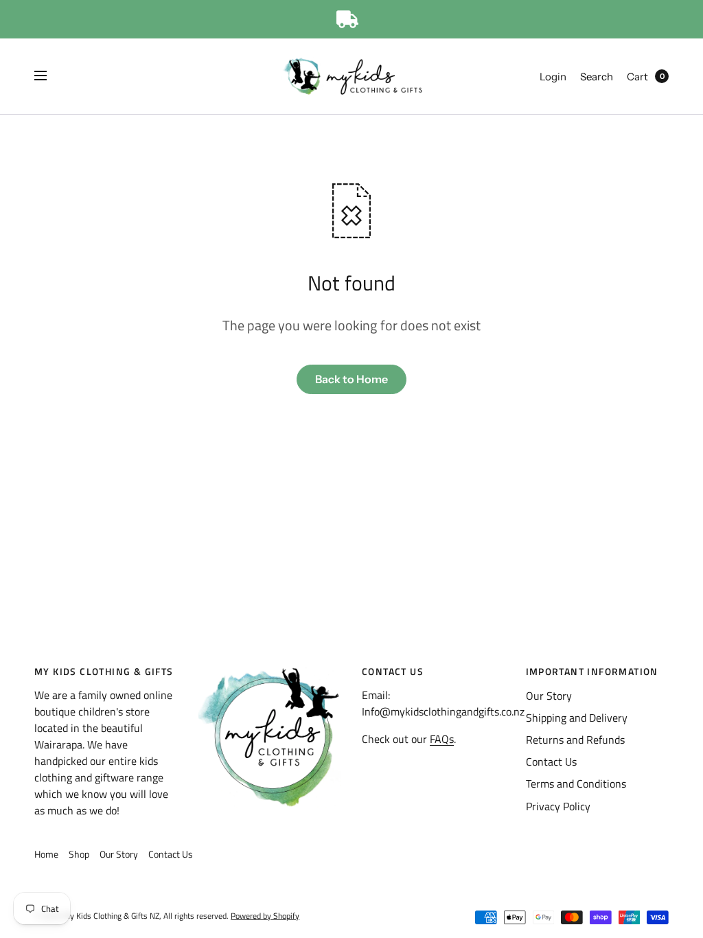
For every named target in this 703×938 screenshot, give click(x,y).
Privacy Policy (558, 806)
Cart (637, 76)
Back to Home (351, 379)
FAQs (442, 739)
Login (553, 76)
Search (596, 76)
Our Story (549, 695)
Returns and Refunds (575, 739)
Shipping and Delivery (576, 717)
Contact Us (551, 761)
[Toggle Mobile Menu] (49, 76)
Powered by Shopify (265, 915)
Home (46, 854)
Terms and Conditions (576, 783)
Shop (79, 854)
